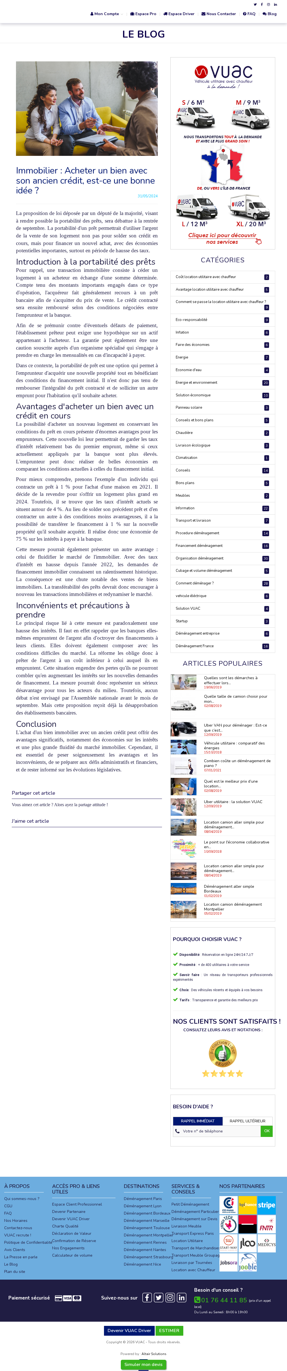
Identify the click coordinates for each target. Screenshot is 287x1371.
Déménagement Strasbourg (148, 1257)
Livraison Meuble (187, 1226)
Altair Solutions (154, 1354)
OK (267, 1131)
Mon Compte (106, 14)
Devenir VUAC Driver (71, 1219)
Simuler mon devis (143, 1364)
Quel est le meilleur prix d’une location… (231, 784)
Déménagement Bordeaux (147, 1213)
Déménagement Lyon (142, 1206)
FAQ (251, 14)
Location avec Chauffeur (193, 1270)
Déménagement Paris (143, 1198)
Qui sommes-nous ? (21, 1198)
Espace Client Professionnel (77, 1204)
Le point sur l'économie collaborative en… (236, 845)
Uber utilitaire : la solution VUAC (233, 801)
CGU (8, 1206)
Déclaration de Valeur (71, 1233)
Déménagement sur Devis (194, 1219)
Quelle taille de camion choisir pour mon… (235, 699)
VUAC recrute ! (17, 1235)
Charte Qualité (65, 1226)
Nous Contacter (220, 14)
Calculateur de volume (72, 1255)
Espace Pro (145, 14)
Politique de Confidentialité (28, 1242)
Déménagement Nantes (145, 1249)
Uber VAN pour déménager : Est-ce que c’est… (235, 728)
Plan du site (14, 1271)
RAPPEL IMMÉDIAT (198, 1121)
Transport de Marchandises (196, 1248)
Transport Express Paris (193, 1233)
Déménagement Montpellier (148, 1235)
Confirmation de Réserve (74, 1240)
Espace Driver (181, 14)
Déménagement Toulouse (147, 1228)
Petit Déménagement (190, 1204)
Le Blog (11, 1264)
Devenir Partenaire (68, 1211)
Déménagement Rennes (145, 1242)
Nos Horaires (15, 1220)
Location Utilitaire (187, 1240)
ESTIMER (169, 1331)
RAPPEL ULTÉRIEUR (247, 1121)
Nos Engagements (68, 1248)
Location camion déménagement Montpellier (233, 907)
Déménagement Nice (142, 1264)
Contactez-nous (18, 1228)
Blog (272, 14)
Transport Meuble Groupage (197, 1255)
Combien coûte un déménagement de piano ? (237, 763)
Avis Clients (14, 1249)
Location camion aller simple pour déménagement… (234, 825)
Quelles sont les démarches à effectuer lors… (231, 680)
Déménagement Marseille (147, 1220)
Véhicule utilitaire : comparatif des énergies (234, 746)
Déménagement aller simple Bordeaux (229, 889)
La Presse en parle (21, 1257)
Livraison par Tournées (192, 1262)
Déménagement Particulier (195, 1211)
